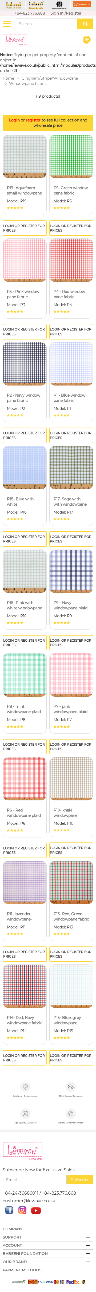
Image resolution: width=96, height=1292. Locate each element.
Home (8, 78)
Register (74, 13)
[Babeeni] (14, 4)
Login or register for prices (24, 228)
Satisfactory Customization (25, 1096)
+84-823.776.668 (30, 13)
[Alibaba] (82, 4)
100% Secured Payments (70, 1096)
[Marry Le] (59, 5)
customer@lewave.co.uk (29, 1200)
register (33, 120)
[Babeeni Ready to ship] (37, 5)
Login (14, 120)
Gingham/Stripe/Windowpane (50, 78)
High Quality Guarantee (25, 1123)
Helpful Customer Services (70, 1123)
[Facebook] (9, 1213)
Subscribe (80, 1179)
